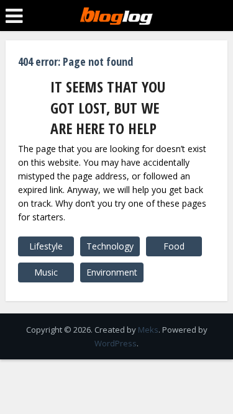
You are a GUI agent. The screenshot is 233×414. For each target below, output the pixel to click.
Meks (148, 329)
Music (46, 272)
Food (174, 246)
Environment (111, 272)
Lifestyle (46, 246)
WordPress (115, 343)
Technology (110, 246)
